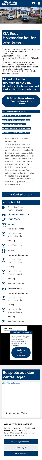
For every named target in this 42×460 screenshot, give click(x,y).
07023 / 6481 (14, 219)
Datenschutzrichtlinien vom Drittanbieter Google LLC (19, 342)
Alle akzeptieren (21, 454)
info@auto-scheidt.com (18, 214)
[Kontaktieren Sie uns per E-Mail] (33, 3)
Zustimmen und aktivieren (21, 352)
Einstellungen (21, 448)
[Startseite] (9, 3)
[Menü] (39, 3)
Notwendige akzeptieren (21, 442)
